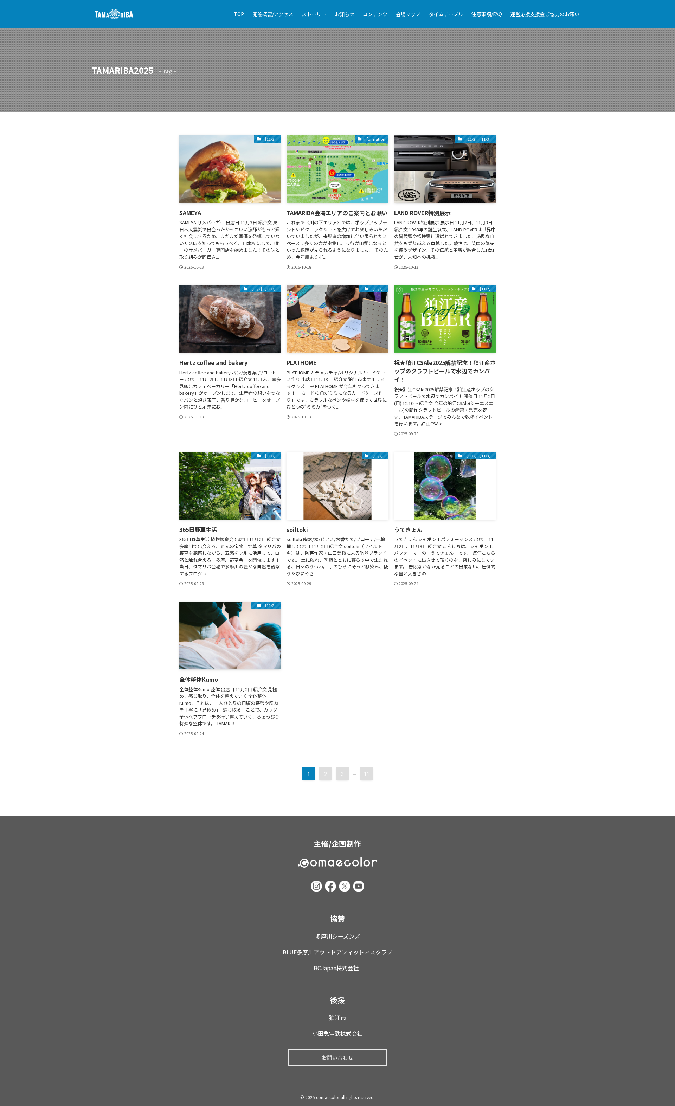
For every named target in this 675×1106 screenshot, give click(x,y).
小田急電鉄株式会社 (337, 1033)
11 (366, 773)
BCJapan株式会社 (338, 968)
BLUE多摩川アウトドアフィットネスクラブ (337, 952)
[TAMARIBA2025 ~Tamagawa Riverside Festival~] (113, 14)
